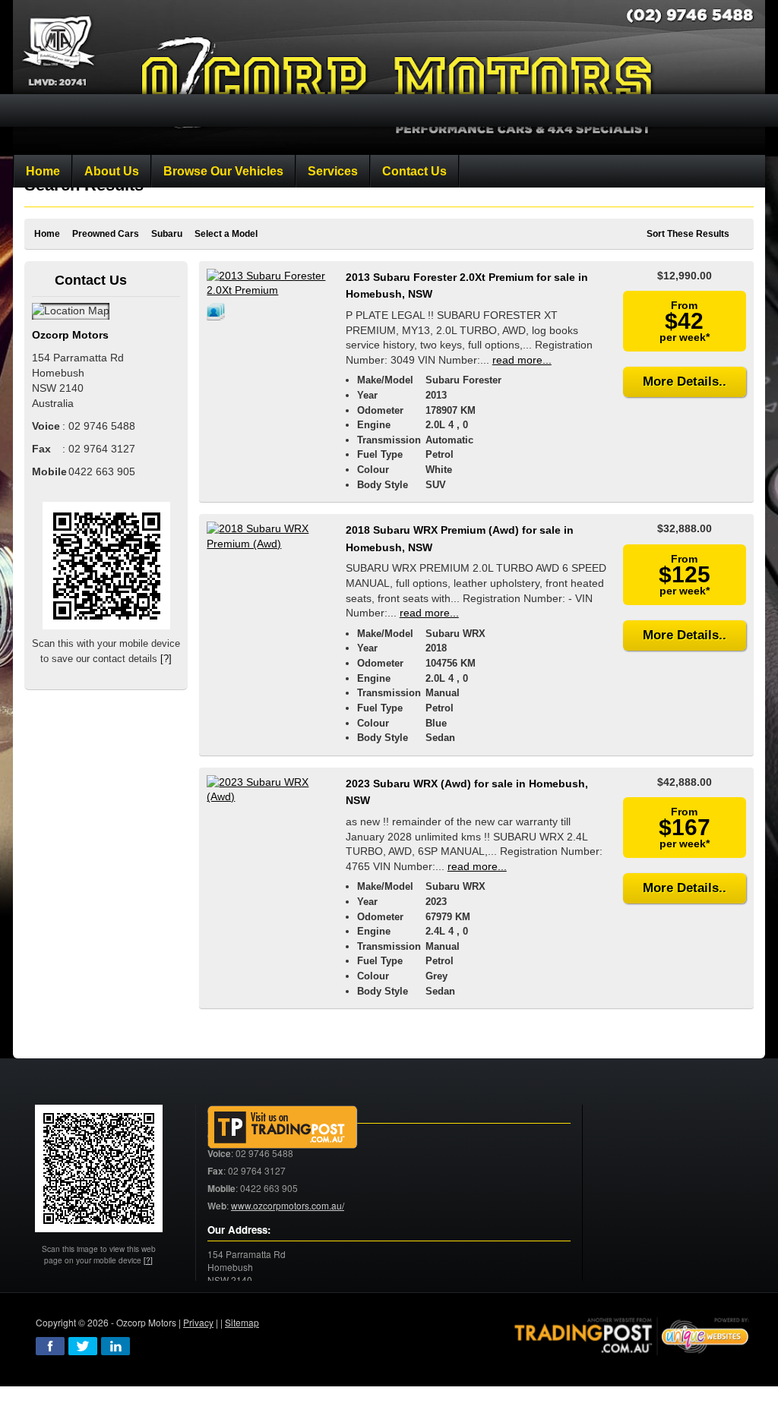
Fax (215, 1171)
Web (216, 1206)
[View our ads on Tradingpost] (283, 1127)
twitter (82, 1346)
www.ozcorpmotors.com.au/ (287, 1205)
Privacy (198, 1322)
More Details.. (684, 381)
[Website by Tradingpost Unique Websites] (632, 1334)
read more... (522, 360)
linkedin (115, 1346)
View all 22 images (218, 311)
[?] (166, 659)
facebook (50, 1346)
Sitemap (242, 1322)
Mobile (221, 1188)
